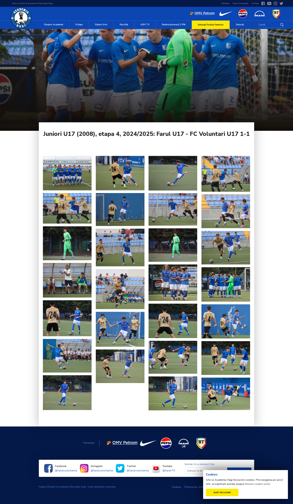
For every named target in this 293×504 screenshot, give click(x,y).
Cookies (176, 487)
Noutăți (124, 24)
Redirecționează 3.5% (173, 24)
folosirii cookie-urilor (257, 484)
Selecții (240, 24)
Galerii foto (101, 24)
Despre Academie (53, 24)
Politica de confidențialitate (200, 487)
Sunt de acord (222, 492)
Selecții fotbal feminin (210, 24)
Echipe (79, 24)
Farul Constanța (240, 3)
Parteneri (225, 3)
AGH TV (145, 24)
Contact (255, 3)
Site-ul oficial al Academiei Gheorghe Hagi (32, 3)
